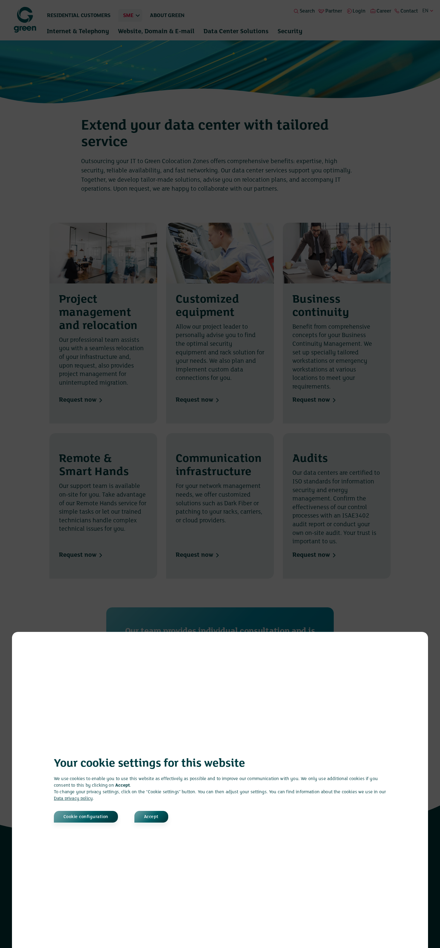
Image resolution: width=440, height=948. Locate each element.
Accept (151, 816)
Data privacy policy (73, 798)
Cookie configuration (85, 816)
